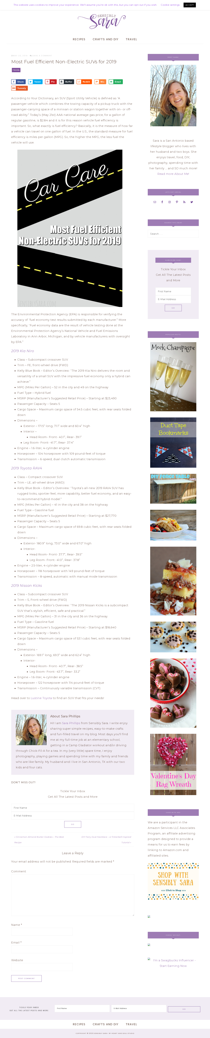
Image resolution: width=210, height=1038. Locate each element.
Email (16, 942)
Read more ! (173, 174)
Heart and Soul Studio (123, 1033)
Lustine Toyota (41, 698)
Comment (18, 871)
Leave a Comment (42, 55)
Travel (16, 70)
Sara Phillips (71, 723)
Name (16, 925)
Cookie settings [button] (170, 4)
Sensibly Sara (105, 21)
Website (17, 960)
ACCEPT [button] (189, 5)
